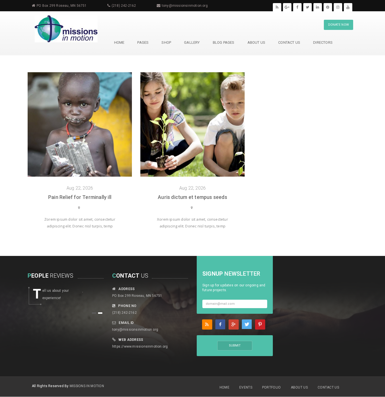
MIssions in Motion (87, 386)
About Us (256, 42)
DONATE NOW (338, 25)
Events (245, 387)
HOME (119, 42)
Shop (166, 42)
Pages (143, 42)
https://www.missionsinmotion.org (140, 346)
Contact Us (289, 42)
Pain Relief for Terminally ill (79, 197)
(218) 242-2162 (124, 6)
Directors (323, 42)
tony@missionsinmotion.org (185, 6)
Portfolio (271, 387)
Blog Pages (223, 42)
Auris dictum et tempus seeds (192, 197)
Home (224, 387)
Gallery (192, 42)
